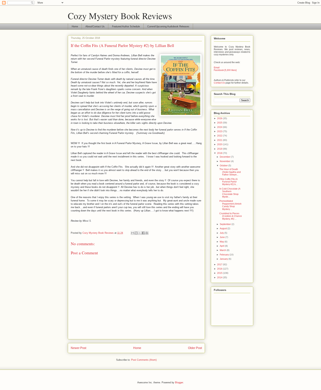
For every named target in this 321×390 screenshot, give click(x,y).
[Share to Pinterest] (147, 233)
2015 (220, 273)
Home (75, 26)
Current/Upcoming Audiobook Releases (168, 26)
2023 (220, 131)
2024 (220, 127)
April (222, 246)
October (224, 165)
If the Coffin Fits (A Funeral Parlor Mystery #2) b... (228, 182)
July (222, 233)
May (222, 241)
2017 (220, 264)
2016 (220, 268)
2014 (220, 277)
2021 (220, 140)
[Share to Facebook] (143, 233)
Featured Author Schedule (126, 26)
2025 (220, 122)
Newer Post (78, 348)
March (223, 250)
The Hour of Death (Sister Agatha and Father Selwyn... (230, 172)
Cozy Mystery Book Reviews (120, 16)
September (225, 224)
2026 (220, 118)
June (222, 237)
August (223, 228)
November (225, 161)
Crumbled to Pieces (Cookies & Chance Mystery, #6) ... (230, 216)
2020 (220, 144)
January (224, 259)
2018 (220, 153)
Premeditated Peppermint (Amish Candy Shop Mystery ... (230, 205)
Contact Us (219, 82)
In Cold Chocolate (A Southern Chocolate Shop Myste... (229, 192)
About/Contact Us (95, 26)
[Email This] (132, 233)
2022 (220, 135)
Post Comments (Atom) (144, 359)
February (224, 254)
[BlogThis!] (136, 233)
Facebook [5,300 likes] (225, 70)
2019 (220, 149)
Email (217, 67)
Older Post (195, 348)
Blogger (179, 382)
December (225, 157)
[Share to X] (140, 233)
